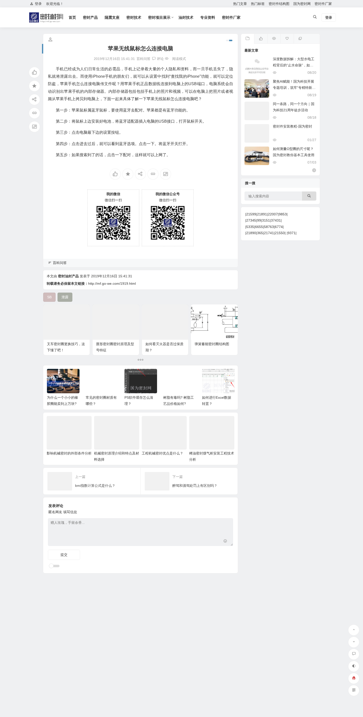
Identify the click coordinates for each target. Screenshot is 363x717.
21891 (262, 214)
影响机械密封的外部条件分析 (69, 453)
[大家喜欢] (260, 39)
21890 (251, 233)
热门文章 (240, 4)
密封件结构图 (279, 4)
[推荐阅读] (300, 39)
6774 (279, 227)
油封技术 (186, 17)
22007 (273, 214)
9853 (283, 214)
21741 (269, 233)
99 (259, 220)
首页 (72, 17)
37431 (276, 220)
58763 (269, 227)
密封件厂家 (323, 4)
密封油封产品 (68, 276)
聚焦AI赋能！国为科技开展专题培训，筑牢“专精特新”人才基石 (293, 87)
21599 (251, 214)
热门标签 (258, 4)
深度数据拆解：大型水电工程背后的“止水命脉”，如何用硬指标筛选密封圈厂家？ (293, 65)
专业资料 (207, 17)
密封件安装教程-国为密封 (292, 126)
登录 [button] (38, 4)
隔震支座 (112, 17)
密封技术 (133, 17)
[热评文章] (287, 39)
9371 (292, 233)
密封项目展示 (159, 17)
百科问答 (143, 59)
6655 (259, 227)
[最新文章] (247, 39)
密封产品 (90, 17)
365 (260, 233)
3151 (266, 220)
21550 (280, 233)
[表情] (225, 542)
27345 (251, 220)
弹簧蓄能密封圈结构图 (212, 344)
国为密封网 (302, 4)
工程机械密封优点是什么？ (162, 453)
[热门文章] (273, 39)
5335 (250, 227)
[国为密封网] (46, 21)
